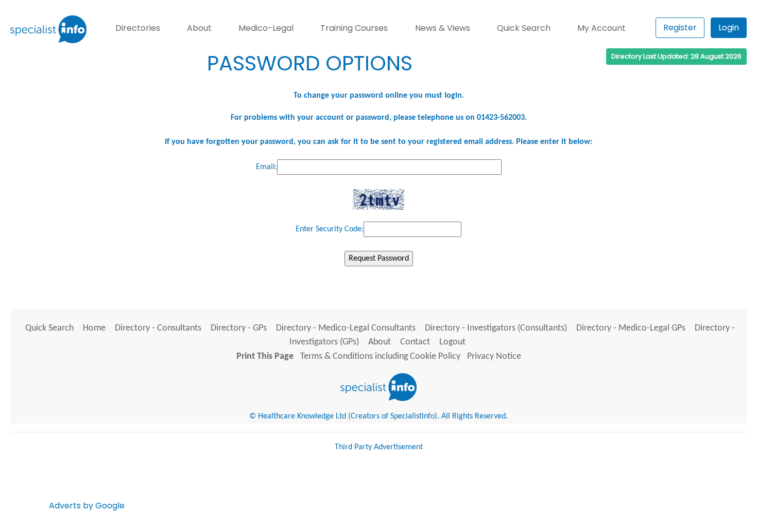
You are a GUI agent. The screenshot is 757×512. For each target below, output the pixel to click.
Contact (415, 342)
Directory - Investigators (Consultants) (496, 328)
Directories (137, 28)
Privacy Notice (494, 356)
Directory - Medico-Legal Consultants (346, 328)
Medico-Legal (266, 28)
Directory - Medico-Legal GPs (630, 328)
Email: (266, 167)
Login (728, 27)
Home (94, 328)
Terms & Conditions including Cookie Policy (380, 356)
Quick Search (523, 28)
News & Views (442, 28)
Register (680, 27)
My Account (601, 28)
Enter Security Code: (330, 229)
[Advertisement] (314, 485)
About (199, 28)
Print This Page (265, 356)
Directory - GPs (239, 328)
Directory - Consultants (158, 328)
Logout (452, 342)
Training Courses (354, 28)
